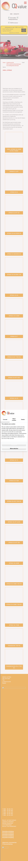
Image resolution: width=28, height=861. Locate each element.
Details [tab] (23, 419)
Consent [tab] (5, 419)
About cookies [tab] (14, 419)
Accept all (14, 444)
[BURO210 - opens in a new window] (20, 413)
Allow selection (14, 448)
